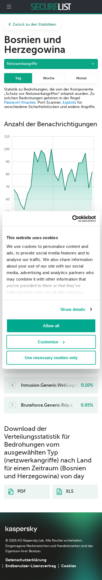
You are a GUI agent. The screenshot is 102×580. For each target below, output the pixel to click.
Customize (48, 341)
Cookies (68, 566)
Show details (72, 309)
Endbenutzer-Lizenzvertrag (30, 566)
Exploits (69, 102)
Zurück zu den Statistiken (34, 24)
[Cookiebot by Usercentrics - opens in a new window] (73, 218)
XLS (69, 491)
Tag (18, 78)
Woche (48, 78)
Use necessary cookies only (51, 357)
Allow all (51, 325)
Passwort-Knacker (19, 102)
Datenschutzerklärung (25, 560)
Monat (81, 78)
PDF (21, 491)
